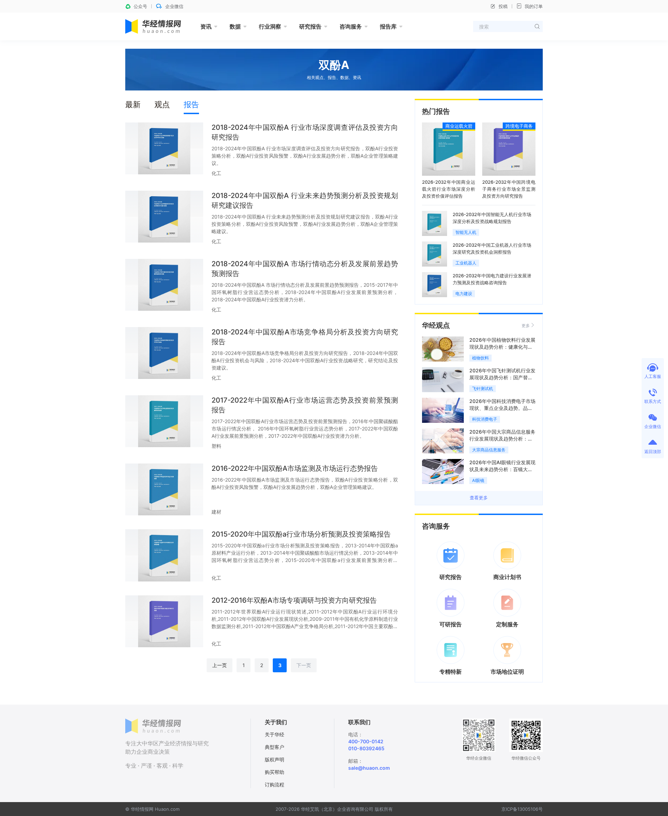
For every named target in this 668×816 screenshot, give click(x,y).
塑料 (216, 446)
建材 (216, 512)
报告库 (388, 26)
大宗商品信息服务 (489, 449)
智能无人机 (465, 232)
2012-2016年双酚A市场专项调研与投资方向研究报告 (294, 600)
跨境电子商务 (519, 126)
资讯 (206, 26)
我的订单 (534, 6)
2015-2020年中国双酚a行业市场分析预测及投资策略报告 (301, 534)
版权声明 (274, 759)
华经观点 (436, 325)
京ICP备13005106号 (522, 809)
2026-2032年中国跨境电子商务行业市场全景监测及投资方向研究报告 (508, 189)
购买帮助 (274, 772)
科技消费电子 (484, 419)
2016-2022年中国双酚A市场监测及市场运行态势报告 (295, 468)
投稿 (503, 6)
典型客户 (274, 747)
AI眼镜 (478, 480)
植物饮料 (480, 358)
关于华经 (274, 734)
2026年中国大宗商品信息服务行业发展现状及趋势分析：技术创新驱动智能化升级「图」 (502, 439)
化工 (216, 173)
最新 (133, 104)
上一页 (219, 665)
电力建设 (463, 293)
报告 (191, 104)
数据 (235, 26)
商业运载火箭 (458, 126)
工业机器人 (465, 263)
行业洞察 (270, 26)
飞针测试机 (482, 388)
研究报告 (310, 26)
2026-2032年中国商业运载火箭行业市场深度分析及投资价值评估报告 (448, 189)
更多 (526, 325)
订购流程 (274, 784)
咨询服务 (351, 26)
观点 (162, 104)
